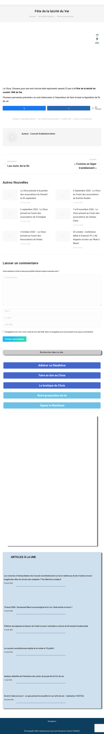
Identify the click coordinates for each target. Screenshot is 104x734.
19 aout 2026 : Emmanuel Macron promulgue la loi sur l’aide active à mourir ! (38, 607)
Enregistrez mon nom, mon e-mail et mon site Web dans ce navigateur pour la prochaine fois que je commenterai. (49, 332)
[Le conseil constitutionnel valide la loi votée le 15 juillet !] (52, 640)
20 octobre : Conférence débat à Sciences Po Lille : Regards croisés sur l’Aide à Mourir (86, 238)
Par (49, 119)
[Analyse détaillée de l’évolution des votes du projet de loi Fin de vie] (52, 665)
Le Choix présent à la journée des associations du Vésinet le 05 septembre (34, 194)
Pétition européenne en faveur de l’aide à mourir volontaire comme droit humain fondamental (46, 626)
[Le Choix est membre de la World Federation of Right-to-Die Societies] (52, 728)
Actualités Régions (28, 119)
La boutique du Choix (52, 385)
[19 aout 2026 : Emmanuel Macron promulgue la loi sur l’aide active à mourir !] (52, 596)
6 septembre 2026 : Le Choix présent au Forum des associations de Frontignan (34, 213)
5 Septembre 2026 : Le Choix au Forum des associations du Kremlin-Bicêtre (86, 194)
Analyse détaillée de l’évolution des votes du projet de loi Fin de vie (34, 676)
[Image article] (10, 195)
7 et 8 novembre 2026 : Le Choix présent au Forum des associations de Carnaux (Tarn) (86, 215)
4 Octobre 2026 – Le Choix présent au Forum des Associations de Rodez (33, 236)
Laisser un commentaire (82, 119)
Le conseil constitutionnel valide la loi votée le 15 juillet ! (29, 648)
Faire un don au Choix (52, 375)
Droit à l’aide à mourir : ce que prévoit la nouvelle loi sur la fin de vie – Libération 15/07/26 (44, 696)
